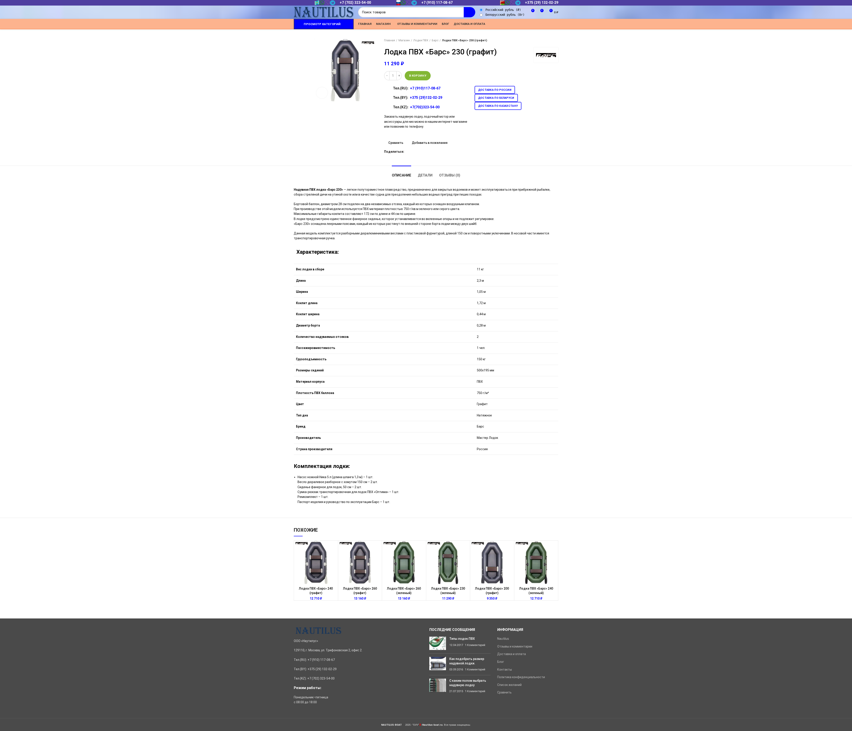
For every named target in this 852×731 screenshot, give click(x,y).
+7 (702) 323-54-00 (355, 2)
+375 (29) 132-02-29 (541, 2)
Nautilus (503, 638)
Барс (435, 40)
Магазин (404, 40)
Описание (401, 175)
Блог (500, 662)
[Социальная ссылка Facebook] (525, 24)
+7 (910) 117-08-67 (437, 2)
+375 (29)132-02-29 (426, 97)
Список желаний (509, 685)
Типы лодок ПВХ (462, 638)
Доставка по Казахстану (498, 105)
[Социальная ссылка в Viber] (555, 24)
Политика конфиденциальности (521, 677)
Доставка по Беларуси (496, 97)
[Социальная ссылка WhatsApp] (540, 24)
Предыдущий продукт (547, 40)
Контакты (504, 669)
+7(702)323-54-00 (425, 107)
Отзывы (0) (449, 175)
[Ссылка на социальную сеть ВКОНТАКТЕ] (545, 24)
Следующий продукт (556, 40)
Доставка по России (494, 89)
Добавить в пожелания (430, 142)
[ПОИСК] (469, 12)
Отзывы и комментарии (514, 646)
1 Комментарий (475, 645)
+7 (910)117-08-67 (425, 88)
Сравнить (395, 142)
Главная (389, 40)
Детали (425, 175)
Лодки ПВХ (420, 40)
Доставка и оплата (511, 654)
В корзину (417, 75)
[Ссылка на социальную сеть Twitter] (530, 24)
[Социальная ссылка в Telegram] (550, 24)
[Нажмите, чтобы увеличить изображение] (321, 92)
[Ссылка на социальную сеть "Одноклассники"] (535, 24)
